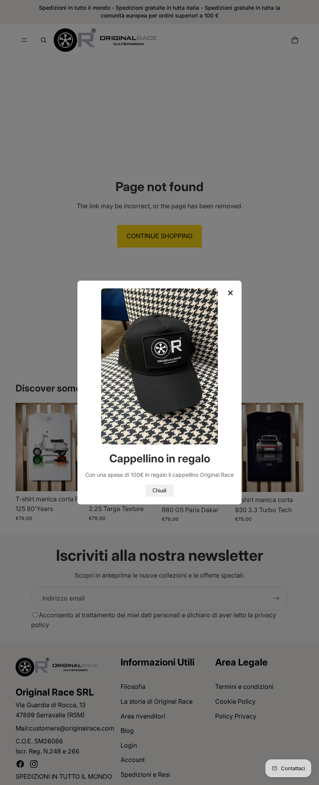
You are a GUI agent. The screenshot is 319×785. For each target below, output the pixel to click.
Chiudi (159, 490)
